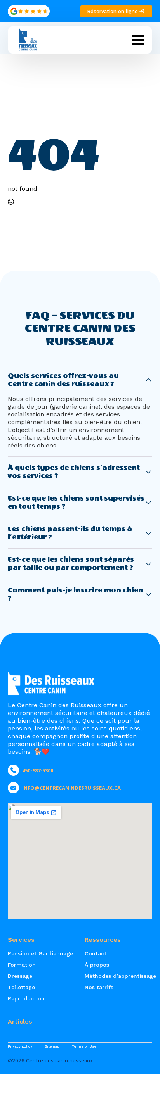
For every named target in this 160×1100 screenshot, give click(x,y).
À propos (97, 964)
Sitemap (52, 1046)
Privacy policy (20, 1046)
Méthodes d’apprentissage (118, 976)
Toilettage (21, 987)
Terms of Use (84, 1046)
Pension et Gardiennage (40, 953)
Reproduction (26, 998)
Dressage (20, 976)
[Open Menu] (138, 40)
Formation (22, 964)
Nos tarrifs (99, 987)
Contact (95, 953)
